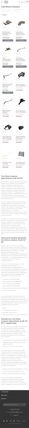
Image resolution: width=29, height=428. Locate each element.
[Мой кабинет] (24, 2)
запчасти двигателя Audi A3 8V (9, 328)
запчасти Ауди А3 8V (12, 255)
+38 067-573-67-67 (15, 409)
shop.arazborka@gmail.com (15, 412)
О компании (4, 391)
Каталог (3, 398)
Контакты (4, 395)
